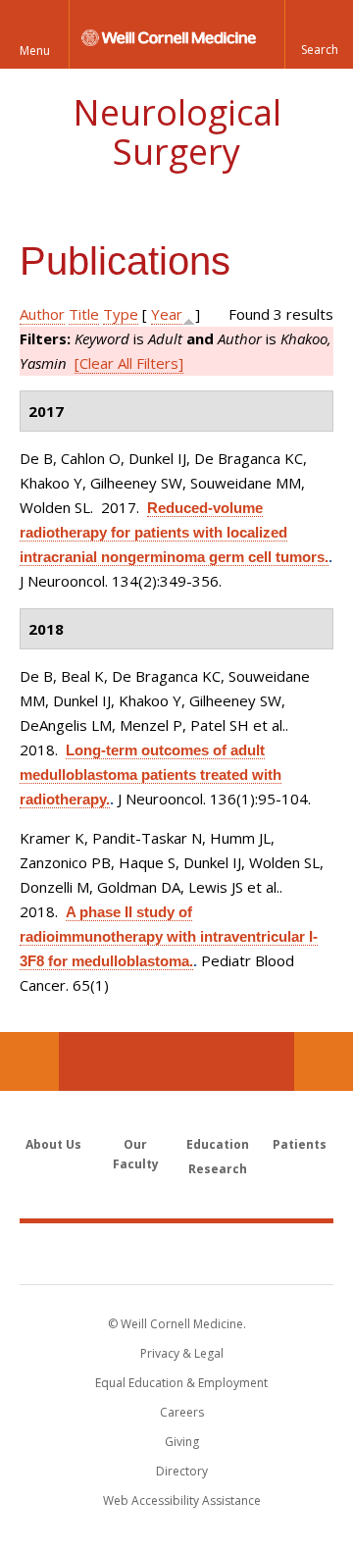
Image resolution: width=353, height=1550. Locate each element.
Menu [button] (35, 50)
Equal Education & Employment (181, 1382)
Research (217, 1169)
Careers (182, 1412)
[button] (318, 34)
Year (166, 314)
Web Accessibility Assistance (182, 1500)
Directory (182, 1471)
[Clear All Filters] (129, 363)
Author (42, 314)
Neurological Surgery (177, 132)
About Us (53, 1144)
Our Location (29, 1061)
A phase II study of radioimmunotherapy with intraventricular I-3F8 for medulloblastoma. (169, 936)
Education (217, 1144)
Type (120, 314)
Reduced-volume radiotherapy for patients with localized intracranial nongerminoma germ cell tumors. (174, 532)
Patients (300, 1144)
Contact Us (323, 1061)
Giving (182, 1441)
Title (84, 314)
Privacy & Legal (182, 1353)
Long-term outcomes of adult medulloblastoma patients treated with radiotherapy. (150, 774)
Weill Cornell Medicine (176, 1253)
